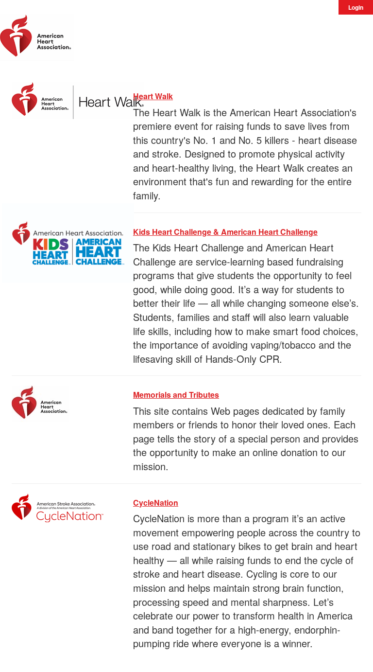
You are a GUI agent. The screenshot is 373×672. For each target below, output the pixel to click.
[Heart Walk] (78, 99)
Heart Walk (153, 96)
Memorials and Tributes (176, 394)
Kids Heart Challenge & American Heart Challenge (225, 231)
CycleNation (155, 502)
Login (355, 7)
